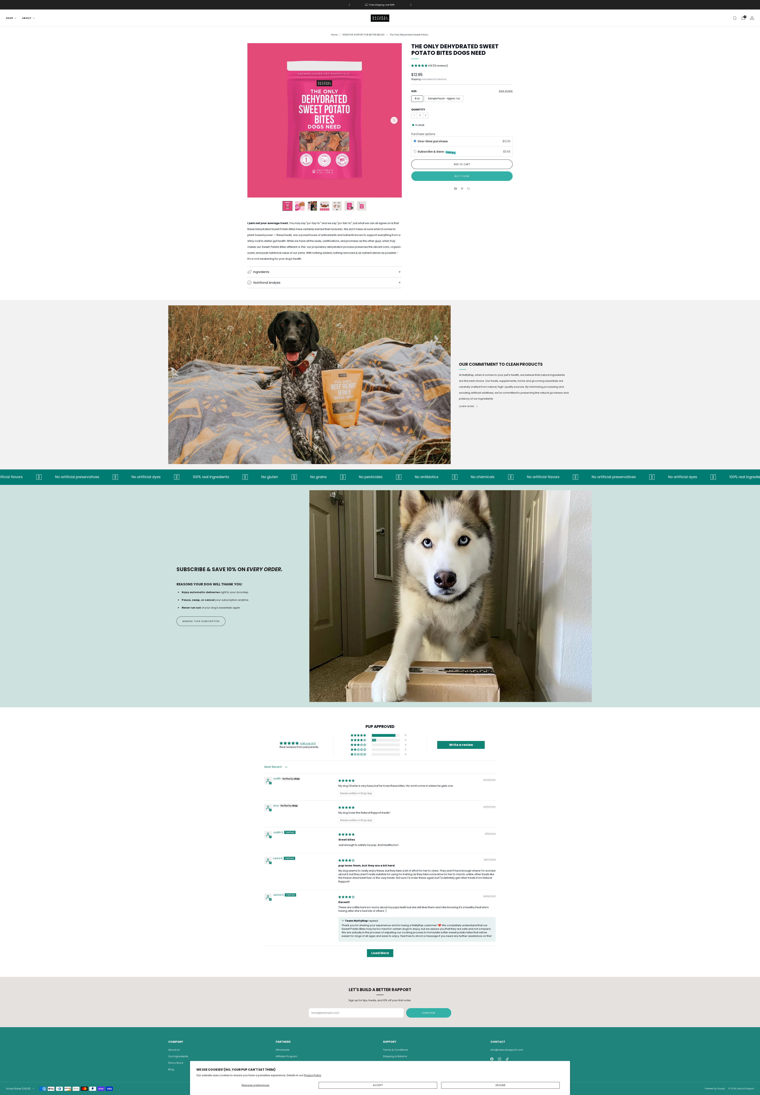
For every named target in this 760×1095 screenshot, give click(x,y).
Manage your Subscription (200, 621)
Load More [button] (380, 953)
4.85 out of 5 (308, 743)
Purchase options (423, 134)
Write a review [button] (461, 745)
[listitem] (380, 4)
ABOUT (26, 18)
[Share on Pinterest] (462, 189)
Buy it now (462, 176)
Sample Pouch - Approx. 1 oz (444, 98)
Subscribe (428, 1012)
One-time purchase (433, 141)
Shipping (416, 79)
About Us (174, 1050)
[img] (346, 781)
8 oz (417, 98)
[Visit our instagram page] (500, 1059)
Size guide (506, 91)
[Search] (735, 18)
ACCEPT (378, 1085)
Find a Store (175, 1063)
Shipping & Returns (395, 1056)
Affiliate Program (286, 1056)
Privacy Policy (312, 1075)
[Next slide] (394, 120)
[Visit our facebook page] (492, 1059)
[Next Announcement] (410, 4)
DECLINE (500, 1085)
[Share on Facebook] (456, 189)
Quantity (418, 109)
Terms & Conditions (395, 1050)
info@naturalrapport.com (506, 1050)
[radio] (415, 141)
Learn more (466, 406)
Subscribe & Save (436, 152)
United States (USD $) (18, 1088)
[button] (419, 65)
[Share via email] (468, 189)
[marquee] (380, 477)
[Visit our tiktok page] (507, 1059)
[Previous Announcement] (349, 4)
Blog (171, 1069)
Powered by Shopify (715, 1088)
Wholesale (283, 1050)
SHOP (9, 18)
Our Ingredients (178, 1056)
